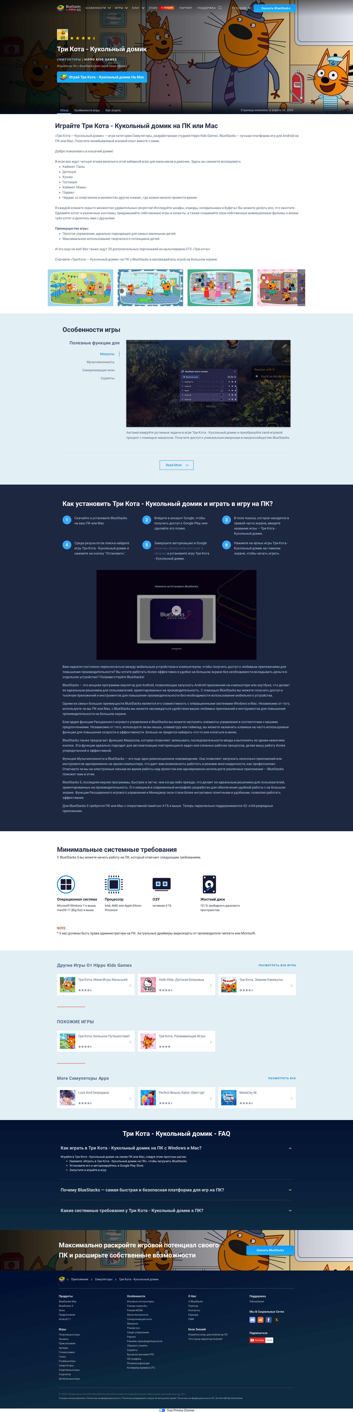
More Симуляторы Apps (83, 1078)
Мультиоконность (138, 1314)
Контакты (194, 1310)
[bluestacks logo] (67, 8)
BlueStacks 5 (66, 1305)
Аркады (63, 1347)
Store (161, 7)
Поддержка (207, 7)
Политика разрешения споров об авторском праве (149, 1398)
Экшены (64, 1338)
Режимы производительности (144, 1341)
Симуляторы (69, 59)
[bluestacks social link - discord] (252, 1320)
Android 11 (65, 1319)
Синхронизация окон (139, 1319)
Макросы (132, 1323)
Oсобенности (95, 7)
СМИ (191, 1319)
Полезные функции (138, 1363)
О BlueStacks (195, 1301)
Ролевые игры (67, 1361)
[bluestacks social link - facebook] (269, 1320)
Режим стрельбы (137, 1305)
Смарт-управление (138, 1332)
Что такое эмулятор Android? (205, 1338)
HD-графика (134, 1358)
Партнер (185, 7)
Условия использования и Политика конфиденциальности (90, 1398)
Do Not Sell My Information (229, 1398)
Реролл (131, 1336)
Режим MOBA (135, 1310)
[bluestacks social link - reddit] (260, 1320)
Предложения (67, 1314)
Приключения (67, 1343)
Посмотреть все (282, 1078)
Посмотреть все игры (277, 965)
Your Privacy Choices (180, 1410)
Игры (119, 7)
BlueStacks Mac (67, 1301)
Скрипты (132, 1350)
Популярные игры (69, 1334)
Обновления (256, 1301)
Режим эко (133, 1327)
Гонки (62, 1356)
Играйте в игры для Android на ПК (208, 1334)
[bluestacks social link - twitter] (277, 1320)
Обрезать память (137, 1345)
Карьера (193, 1314)
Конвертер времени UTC (141, 1367)
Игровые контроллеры (140, 1301)
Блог (136, 7)
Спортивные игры (69, 1369)
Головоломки (67, 1352)
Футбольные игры (69, 1378)
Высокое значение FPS (140, 1354)
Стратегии (65, 1374)
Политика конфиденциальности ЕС (195, 1398)
